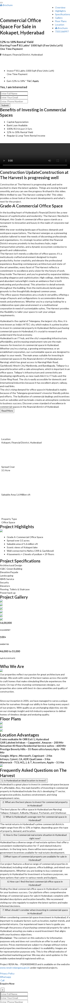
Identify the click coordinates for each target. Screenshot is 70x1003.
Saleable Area (8, 494)
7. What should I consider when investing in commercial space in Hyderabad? (35, 911)
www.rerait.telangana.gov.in (15, 967)
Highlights (60, 10)
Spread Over (8, 466)
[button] (0, 15)
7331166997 (62, 31)
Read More (7, 410)
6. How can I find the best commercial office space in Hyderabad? (35, 883)
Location (59, 24)
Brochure (62, 28)
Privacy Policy (7, 973)
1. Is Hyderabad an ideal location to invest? (23, 780)
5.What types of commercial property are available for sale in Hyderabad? (35, 858)
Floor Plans (61, 21)
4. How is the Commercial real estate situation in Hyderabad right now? (35, 836)
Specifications (62, 14)
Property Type (9, 518)
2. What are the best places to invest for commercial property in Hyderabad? (35, 804)
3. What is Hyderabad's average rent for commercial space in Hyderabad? (35, 818)
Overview (60, 7)
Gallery (59, 17)
